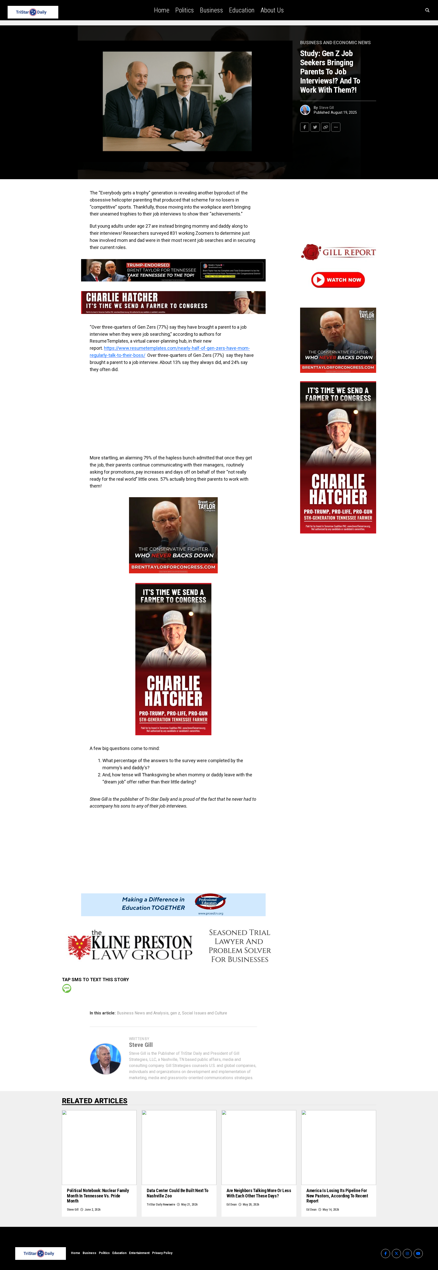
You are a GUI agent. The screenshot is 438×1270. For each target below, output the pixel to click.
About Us (272, 10)
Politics (184, 10)
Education (241, 10)
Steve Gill (326, 108)
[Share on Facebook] (304, 127)
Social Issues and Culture (204, 1013)
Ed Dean (232, 1204)
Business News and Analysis (143, 1013)
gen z (175, 1013)
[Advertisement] (173, 413)
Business (211, 10)
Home (161, 10)
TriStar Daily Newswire (161, 1204)
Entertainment (139, 1253)
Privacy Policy (162, 1253)
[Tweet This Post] (315, 127)
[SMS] (66, 988)
